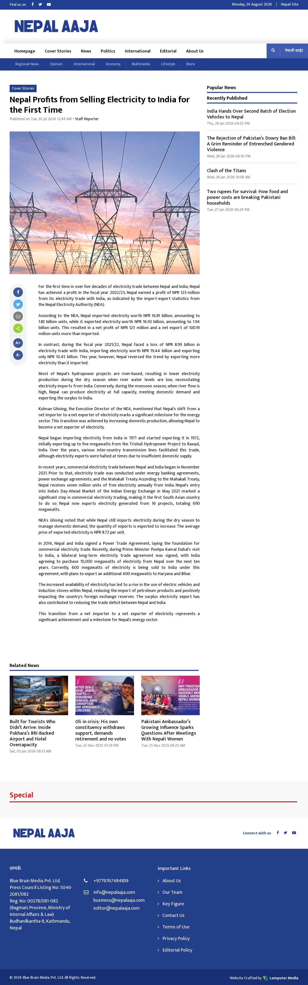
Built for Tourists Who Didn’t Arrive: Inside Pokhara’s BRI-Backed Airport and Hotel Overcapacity (32, 733)
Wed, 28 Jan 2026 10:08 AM (228, 177)
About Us (195, 51)
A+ (18, 343)
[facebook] (18, 292)
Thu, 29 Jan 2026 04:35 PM (228, 123)
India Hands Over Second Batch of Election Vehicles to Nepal (251, 114)
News (86, 51)
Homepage (24, 51)
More (190, 64)
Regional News (27, 64)
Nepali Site (289, 4)
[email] (18, 316)
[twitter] (18, 304)
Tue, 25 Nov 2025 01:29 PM (97, 745)
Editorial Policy (177, 950)
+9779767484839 (110, 881)
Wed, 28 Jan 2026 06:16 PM (228, 156)
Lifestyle (168, 64)
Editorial (168, 51)
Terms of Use (176, 927)
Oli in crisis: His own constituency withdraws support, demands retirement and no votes (100, 730)
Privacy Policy (176, 938)
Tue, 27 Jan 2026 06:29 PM (228, 210)
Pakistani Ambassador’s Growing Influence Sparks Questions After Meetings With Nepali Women (168, 730)
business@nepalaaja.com (119, 900)
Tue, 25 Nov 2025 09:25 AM (163, 745)
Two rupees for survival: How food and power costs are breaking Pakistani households (247, 197)
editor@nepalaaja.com (116, 908)
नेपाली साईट (294, 50)
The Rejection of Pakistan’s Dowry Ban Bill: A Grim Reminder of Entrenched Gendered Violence (251, 144)
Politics (108, 51)
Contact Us (173, 915)
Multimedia (141, 64)
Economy (113, 64)
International (137, 51)
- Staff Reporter (86, 119)
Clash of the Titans (226, 171)
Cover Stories (58, 51)
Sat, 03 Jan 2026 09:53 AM (30, 751)
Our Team (172, 892)
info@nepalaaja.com (114, 892)
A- (18, 355)
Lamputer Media (284, 978)
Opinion (56, 64)
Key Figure (173, 904)
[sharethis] (18, 328)
